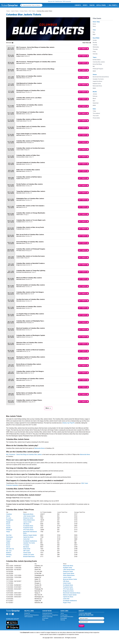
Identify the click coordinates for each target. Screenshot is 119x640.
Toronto (8, 526)
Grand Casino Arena (68, 573)
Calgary (8, 541)
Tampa (8, 531)
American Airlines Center (70, 579)
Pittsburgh (9, 529)
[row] (48, 48)
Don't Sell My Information (66, 616)
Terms (62, 613)
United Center (67, 583)
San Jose (8, 550)
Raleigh (8, 522)
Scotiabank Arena (28, 526)
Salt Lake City (10, 549)
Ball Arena (26, 547)
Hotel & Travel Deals (47, 616)
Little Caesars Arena (29, 516)
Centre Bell (26, 539)
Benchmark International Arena (71, 593)
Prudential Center (28, 527)
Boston (8, 545)
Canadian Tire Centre (29, 543)
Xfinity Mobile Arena (29, 520)
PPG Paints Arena (28, 529)
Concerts (78, 5)
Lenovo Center (27, 522)
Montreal (8, 539)
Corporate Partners (47, 613)
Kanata (8, 543)
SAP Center (26, 550)
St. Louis (8, 518)
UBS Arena (26, 524)
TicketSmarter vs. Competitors (50, 615)
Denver (8, 547)
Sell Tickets (113, 5)
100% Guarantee (28, 616)
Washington (9, 537)
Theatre (91, 5)
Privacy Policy (63, 615)
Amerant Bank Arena (29, 556)
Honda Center (27, 552)
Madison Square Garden (30, 535)
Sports (85, 5)
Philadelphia (9, 520)
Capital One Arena (28, 537)
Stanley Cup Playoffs (69, 423)
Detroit (8, 516)
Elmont (8, 524)
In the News (45, 618)
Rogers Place (67, 602)
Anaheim (8, 552)
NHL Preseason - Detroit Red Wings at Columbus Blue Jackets (24, 454)
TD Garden (26, 545)
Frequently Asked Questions (31, 615)
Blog (43, 619)
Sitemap (62, 619)
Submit (81, 625)
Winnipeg (8, 554)
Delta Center (26, 549)
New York (8, 535)
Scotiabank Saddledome (30, 541)
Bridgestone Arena (68, 591)
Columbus (9, 514)
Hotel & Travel (101, 5)
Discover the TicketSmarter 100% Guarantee (59, 1)
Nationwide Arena (39, 448)
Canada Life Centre (28, 554)
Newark (8, 527)
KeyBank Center (67, 567)
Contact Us (27, 613)
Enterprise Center (28, 518)
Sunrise (8, 556)
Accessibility (63, 618)
